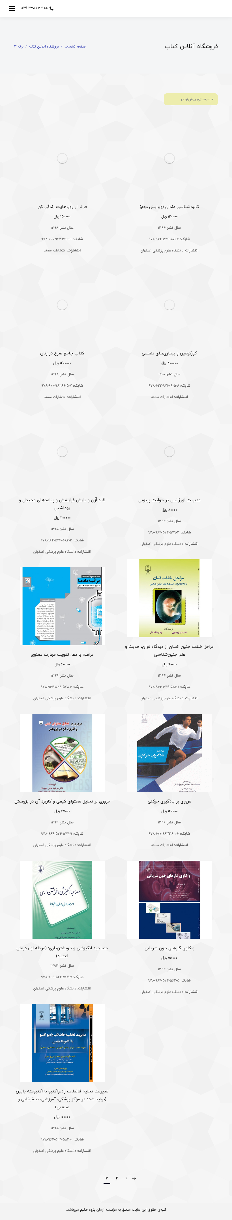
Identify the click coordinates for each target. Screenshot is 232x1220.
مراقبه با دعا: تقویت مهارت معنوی (62, 655)
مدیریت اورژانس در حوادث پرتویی (169, 500)
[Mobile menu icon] (12, 8)
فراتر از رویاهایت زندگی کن (62, 207)
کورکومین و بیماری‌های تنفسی (169, 353)
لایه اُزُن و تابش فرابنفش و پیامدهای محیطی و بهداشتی (62, 504)
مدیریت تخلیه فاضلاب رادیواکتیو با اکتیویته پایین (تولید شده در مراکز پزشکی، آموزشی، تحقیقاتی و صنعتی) (62, 1099)
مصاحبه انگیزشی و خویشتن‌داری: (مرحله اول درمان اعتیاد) (62, 952)
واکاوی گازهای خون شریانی (169, 948)
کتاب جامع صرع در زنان (62, 353)
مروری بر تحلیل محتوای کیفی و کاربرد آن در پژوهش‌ (62, 801)
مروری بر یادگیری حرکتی (169, 801)
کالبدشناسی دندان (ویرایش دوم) (169, 207)
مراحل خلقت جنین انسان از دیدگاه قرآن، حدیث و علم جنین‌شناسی (169, 651)
